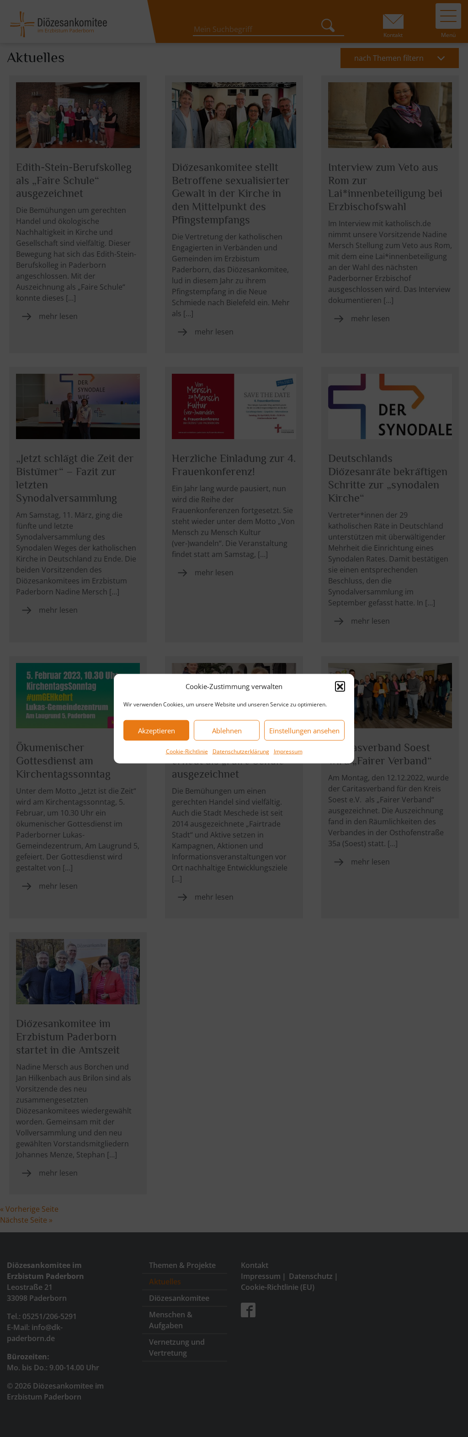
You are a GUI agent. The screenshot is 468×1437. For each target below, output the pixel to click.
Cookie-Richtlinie (187, 751)
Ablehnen (227, 730)
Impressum (288, 751)
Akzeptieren (156, 730)
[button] (340, 686)
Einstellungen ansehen (304, 730)
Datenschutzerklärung (241, 751)
